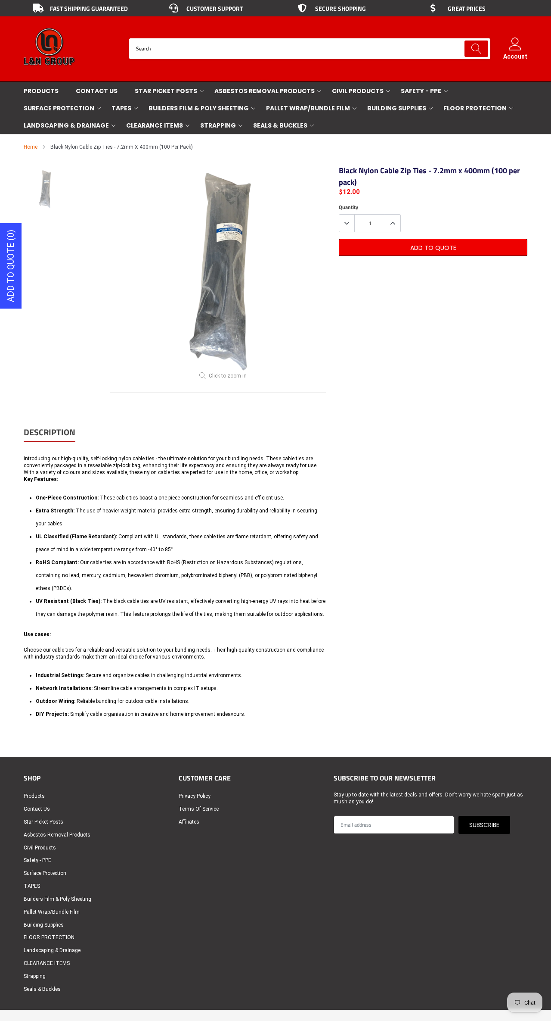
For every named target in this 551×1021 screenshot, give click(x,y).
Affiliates (189, 822)
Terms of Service (199, 809)
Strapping (218, 125)
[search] (476, 49)
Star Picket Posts (166, 91)
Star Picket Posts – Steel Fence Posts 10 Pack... (110, 971)
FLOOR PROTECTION (475, 108)
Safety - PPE (421, 91)
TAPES (121, 108)
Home (30, 147)
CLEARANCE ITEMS (154, 125)
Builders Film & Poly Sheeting (199, 108)
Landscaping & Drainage (66, 125)
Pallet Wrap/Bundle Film (308, 108)
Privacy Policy (194, 796)
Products (41, 91)
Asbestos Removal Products (264, 91)
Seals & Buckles (280, 125)
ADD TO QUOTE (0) (11, 266)
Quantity (348, 207)
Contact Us (97, 91)
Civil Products (358, 91)
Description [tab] (49, 433)
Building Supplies (396, 108)
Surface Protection (59, 108)
